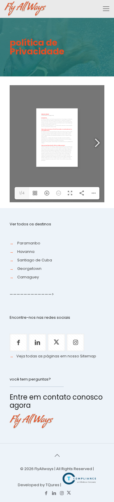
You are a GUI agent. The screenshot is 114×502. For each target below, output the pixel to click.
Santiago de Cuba (34, 260)
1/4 (22, 193)
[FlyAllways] (25, 8)
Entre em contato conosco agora (56, 401)
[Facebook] (46, 493)
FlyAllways (43, 469)
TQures (52, 485)
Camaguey (28, 277)
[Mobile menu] (106, 9)
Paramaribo (28, 243)
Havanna (25, 251)
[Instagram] (62, 493)
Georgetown (29, 268)
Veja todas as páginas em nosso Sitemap (56, 356)
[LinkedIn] (54, 493)
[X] (69, 493)
